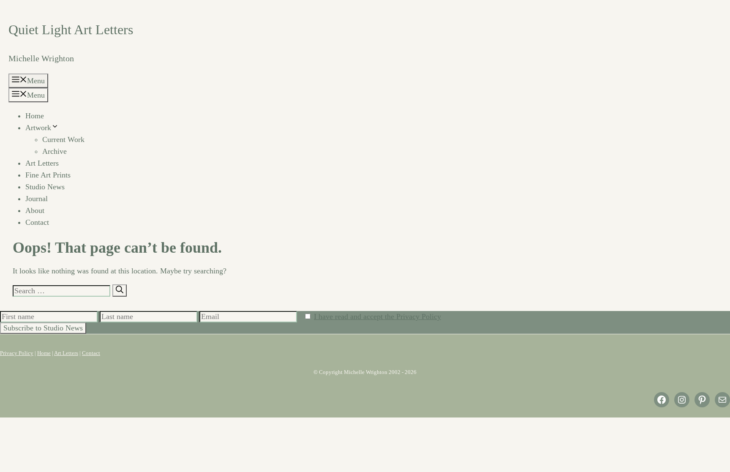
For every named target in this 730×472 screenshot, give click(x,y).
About (34, 210)
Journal (36, 198)
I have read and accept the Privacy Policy (377, 316)
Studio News (45, 187)
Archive (54, 151)
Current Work (63, 139)
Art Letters (42, 163)
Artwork (38, 127)
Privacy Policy (16, 353)
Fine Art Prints (48, 175)
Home (34, 116)
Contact (37, 222)
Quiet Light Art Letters (70, 29)
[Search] (119, 290)
